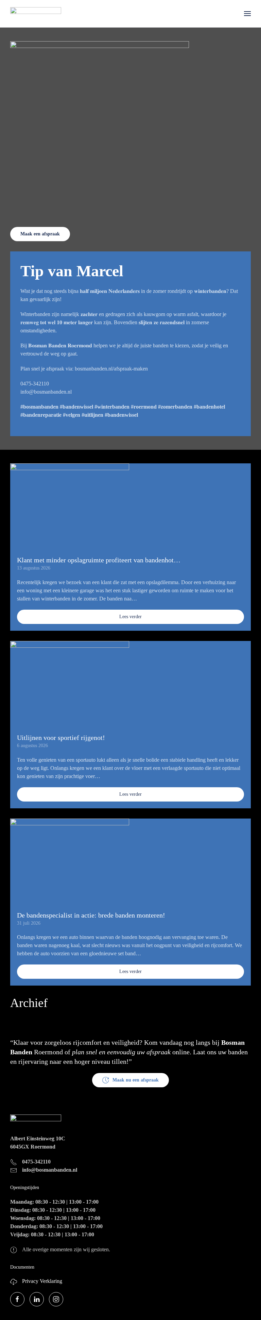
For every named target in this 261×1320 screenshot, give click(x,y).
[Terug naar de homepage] (35, 13)
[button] (247, 13)
